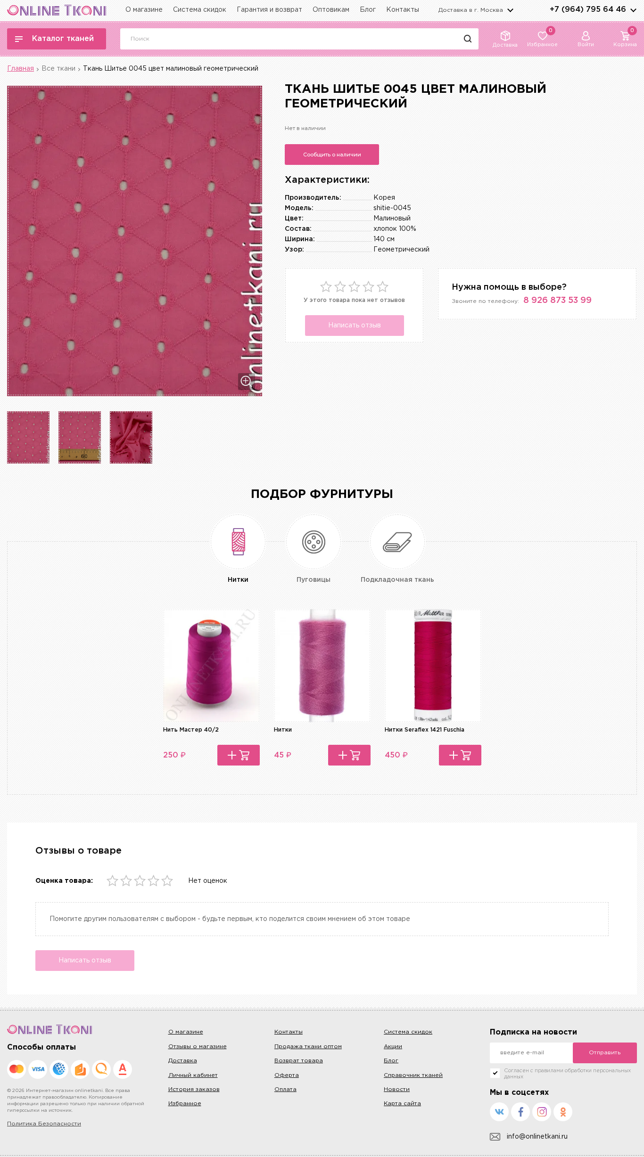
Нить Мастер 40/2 (191, 730)
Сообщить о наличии (332, 154)
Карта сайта (402, 1103)
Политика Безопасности (44, 1123)
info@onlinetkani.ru (537, 1137)
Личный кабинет (193, 1075)
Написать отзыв (354, 325)
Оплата (285, 1089)
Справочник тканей (413, 1075)
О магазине (144, 10)
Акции (393, 1046)
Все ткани (58, 69)
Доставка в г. (470, 10)
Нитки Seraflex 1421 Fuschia (424, 730)
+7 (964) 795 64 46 (588, 9)
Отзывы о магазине (197, 1046)
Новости (397, 1089)
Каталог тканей (63, 38)
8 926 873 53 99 (557, 300)
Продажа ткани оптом (308, 1046)
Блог (368, 10)
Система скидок (199, 10)
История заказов (194, 1089)
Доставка (182, 1060)
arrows (633, 10)
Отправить (604, 1052)
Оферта (286, 1075)
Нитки (283, 730)
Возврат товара (298, 1060)
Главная (20, 69)
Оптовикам (331, 10)
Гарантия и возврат (269, 10)
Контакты (402, 10)
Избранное (184, 1103)
